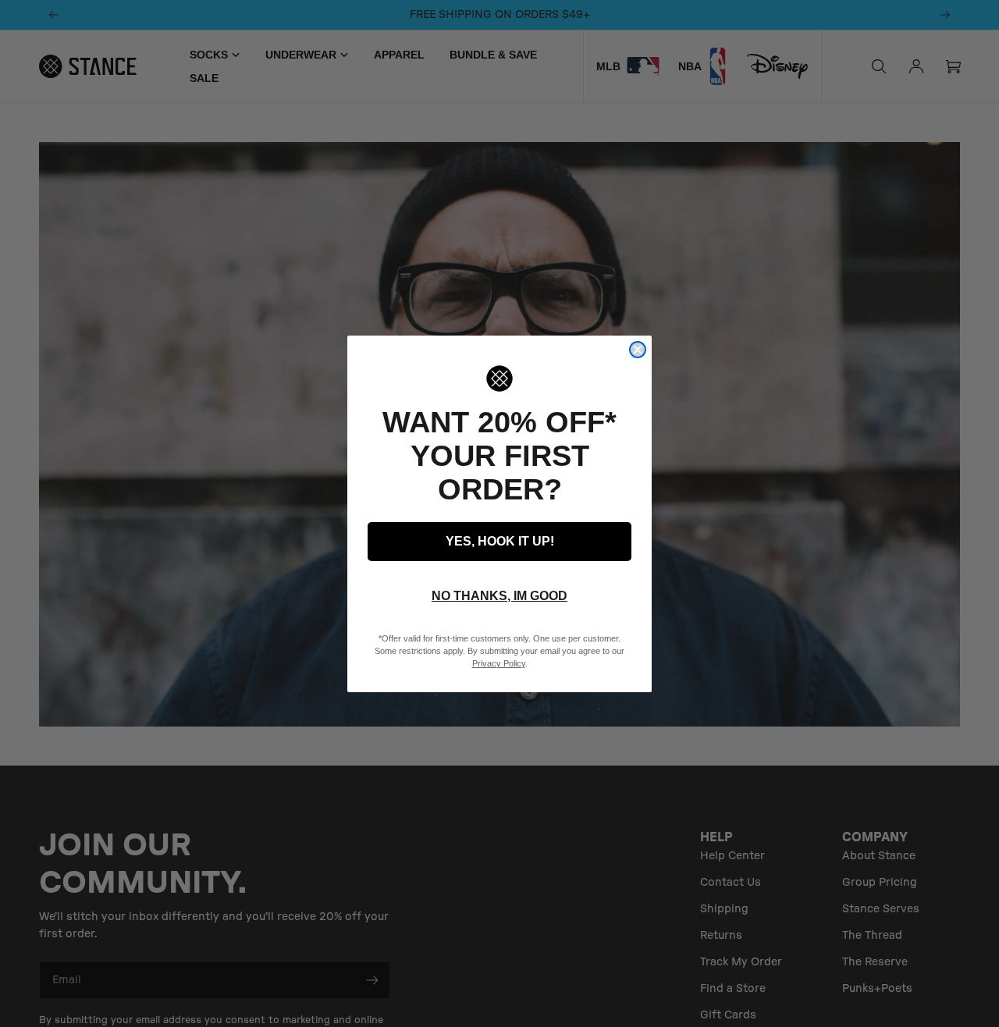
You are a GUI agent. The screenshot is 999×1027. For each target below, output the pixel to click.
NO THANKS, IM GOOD (499, 595)
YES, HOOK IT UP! (500, 541)
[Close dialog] (637, 349)
